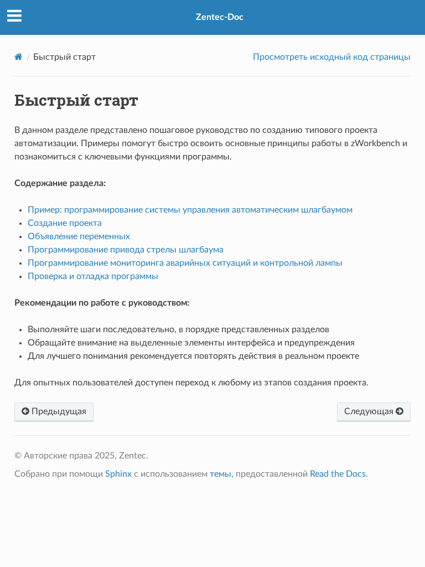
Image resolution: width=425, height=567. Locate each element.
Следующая (370, 411)
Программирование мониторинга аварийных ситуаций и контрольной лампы (185, 263)
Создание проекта (65, 223)
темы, (222, 474)
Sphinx (118, 474)
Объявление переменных (79, 236)
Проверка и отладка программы (93, 276)
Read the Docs (338, 474)
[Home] (18, 56)
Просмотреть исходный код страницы (332, 57)
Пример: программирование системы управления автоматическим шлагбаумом (190, 209)
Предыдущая (57, 411)
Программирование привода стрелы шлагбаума (126, 249)
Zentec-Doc (219, 17)
